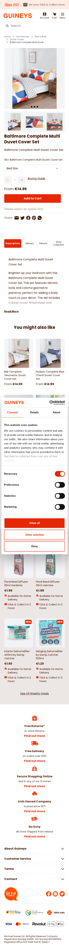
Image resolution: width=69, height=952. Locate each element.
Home (7, 36)
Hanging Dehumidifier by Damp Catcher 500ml (49, 654)
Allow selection (34, 534)
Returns (43, 243)
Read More (11, 311)
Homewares (22, 36)
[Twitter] (62, 894)
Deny (34, 546)
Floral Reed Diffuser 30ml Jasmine (48, 583)
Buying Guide (36, 178)
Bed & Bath (41, 36)
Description (13, 243)
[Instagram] (55, 894)
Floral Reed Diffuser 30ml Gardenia (16, 583)
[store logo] (18, 15)
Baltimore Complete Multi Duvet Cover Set (28, 42)
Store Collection (58, 243)
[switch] (60, 485)
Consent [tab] (12, 412)
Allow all (34, 522)
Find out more (34, 736)
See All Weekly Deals (34, 693)
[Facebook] (48, 894)
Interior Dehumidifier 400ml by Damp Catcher (17, 654)
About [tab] (57, 412)
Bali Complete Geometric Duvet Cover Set (15, 375)
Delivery (29, 243)
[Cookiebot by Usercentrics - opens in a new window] (49, 402)
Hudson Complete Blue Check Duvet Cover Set (50, 375)
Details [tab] (34, 412)
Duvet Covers (17, 39)
